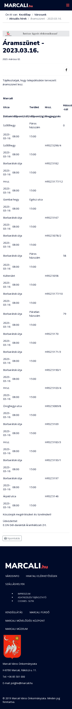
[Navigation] (67, 5)
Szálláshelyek (15, 584)
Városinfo (12, 576)
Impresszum (24, 593)
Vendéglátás (14, 612)
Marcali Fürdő (39, 612)
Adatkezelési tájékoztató (32, 597)
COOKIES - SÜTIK (26, 601)
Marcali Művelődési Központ (25, 620)
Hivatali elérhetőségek (41, 576)
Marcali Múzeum (16, 628)
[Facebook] (66, 70)
